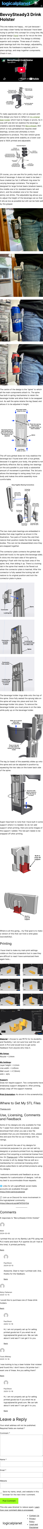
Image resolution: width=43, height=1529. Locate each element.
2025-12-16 (4, 1359)
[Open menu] (41, 6)
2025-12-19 (8, 1324)
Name (3, 1459)
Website (3, 1481)
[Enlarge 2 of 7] (40, 966)
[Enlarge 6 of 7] (40, 996)
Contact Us (34, 1515)
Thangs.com (5, 1109)
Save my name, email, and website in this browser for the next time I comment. (21, 1493)
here (16, 35)
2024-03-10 (8, 1265)
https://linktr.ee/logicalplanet (12, 1192)
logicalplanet (12, 1523)
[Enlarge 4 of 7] (40, 981)
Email (3, 1470)
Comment (5, 1433)
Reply (2, 1250)
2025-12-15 (4, 1295)
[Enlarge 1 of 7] (17, 966)
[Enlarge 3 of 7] (17, 981)
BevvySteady (31, 126)
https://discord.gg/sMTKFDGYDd (14, 1203)
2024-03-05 (5, 1233)
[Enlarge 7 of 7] (40, 1011)
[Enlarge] (40, 87)
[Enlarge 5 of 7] (17, 996)
